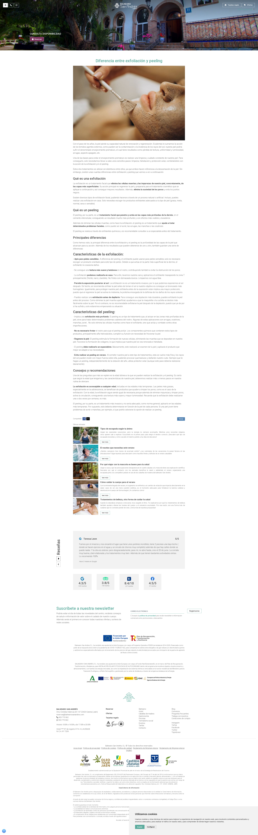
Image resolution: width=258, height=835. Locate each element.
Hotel (141, 711)
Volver (181, 419)
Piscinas (142, 718)
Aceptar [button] (140, 827)
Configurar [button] (151, 827)
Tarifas (141, 725)
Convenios (176, 711)
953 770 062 (63, 717)
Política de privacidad (91, 748)
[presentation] (58, 558)
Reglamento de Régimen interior (145, 748)
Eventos (142, 723)
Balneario (142, 709)
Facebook (175, 727)
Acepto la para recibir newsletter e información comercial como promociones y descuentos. (156, 617)
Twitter (174, 730)
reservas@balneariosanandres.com (70, 715)
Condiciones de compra (181, 718)
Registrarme (194, 611)
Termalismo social (146, 721)
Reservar (38, 39)
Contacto (142, 728)
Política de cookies (108, 748)
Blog (173, 709)
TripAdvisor (176, 732)
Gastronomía (144, 716)
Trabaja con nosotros (180, 716)
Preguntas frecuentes (180, 714)
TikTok (174, 725)
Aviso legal (77, 748)
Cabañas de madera (146, 714)
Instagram (175, 723)
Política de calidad (124, 748)
